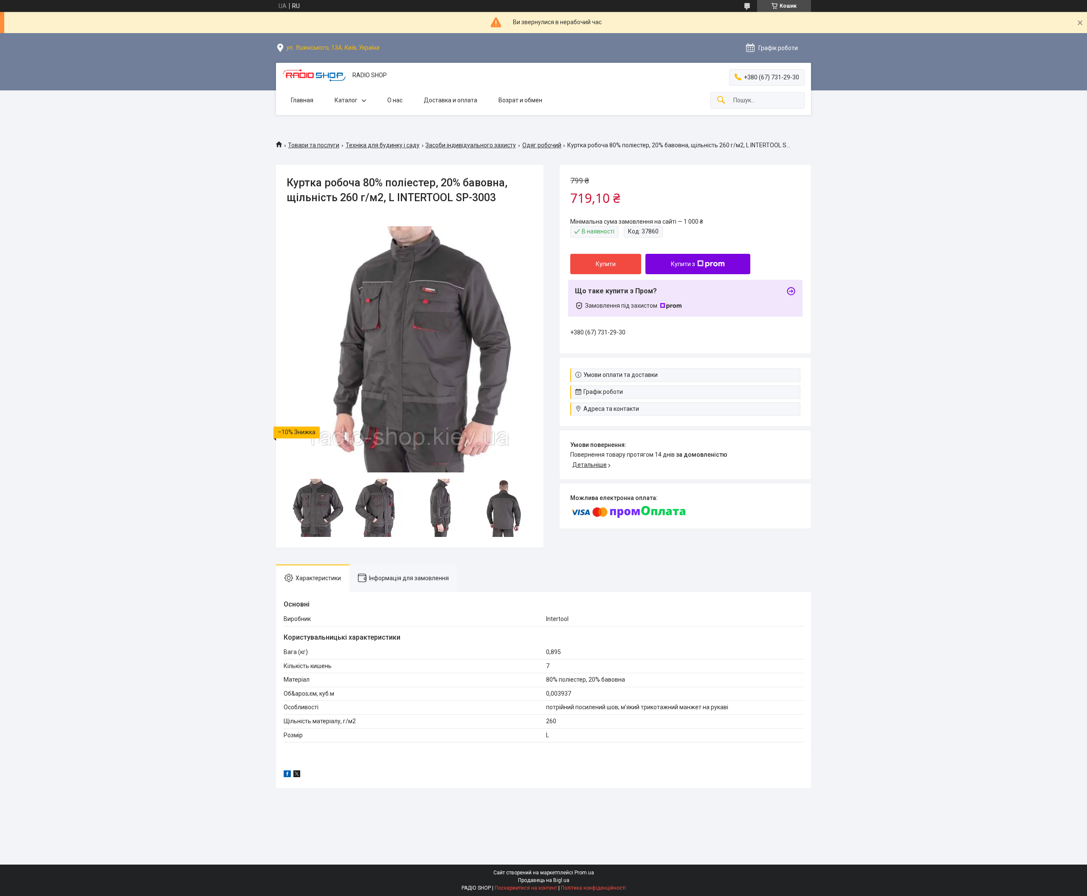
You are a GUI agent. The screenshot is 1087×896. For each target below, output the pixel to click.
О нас (395, 100)
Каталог (346, 100)
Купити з (683, 264)
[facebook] (287, 775)
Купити (606, 264)
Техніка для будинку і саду (383, 145)
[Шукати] (721, 100)
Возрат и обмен (520, 100)
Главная (302, 100)
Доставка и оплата (450, 100)
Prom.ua (584, 873)
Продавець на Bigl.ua (543, 880)
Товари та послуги (313, 145)
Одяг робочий (541, 145)
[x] (296, 775)
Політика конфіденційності (593, 888)
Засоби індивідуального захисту (470, 145)
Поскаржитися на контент (526, 888)
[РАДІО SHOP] (314, 75)
